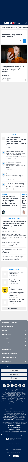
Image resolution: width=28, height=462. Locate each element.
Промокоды (14, 19)
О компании (5, 338)
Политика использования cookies (14, 427)
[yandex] (23, 385)
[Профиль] (26, 23)
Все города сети (6, 361)
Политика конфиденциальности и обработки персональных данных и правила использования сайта (14, 435)
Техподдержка (6, 349)
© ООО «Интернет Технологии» (14, 452)
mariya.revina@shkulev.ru (9, 411)
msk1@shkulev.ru (20, 403)
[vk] (8, 385)
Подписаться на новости (9, 322)
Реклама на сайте (6, 334)
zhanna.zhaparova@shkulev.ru (9, 416)
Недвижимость (5, 19)
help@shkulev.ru (17, 408)
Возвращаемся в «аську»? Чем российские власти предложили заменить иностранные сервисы (14, 68)
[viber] (19, 385)
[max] (15, 385)
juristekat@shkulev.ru (16, 407)
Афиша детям (22, 19)
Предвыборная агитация (9, 353)
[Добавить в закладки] (25, 80)
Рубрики (4, 330)
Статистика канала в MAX (9, 357)
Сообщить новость (7, 326)
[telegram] (4, 385)
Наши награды (5, 342)
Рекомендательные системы (14, 429)
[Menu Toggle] (2, 23)
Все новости (10, 32)
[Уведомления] (22, 23)
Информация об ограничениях (14, 425)
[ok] (12, 385)
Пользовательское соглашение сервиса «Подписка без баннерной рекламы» (14, 432)
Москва (4, 32)
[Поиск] (19, 23)
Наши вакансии (6, 346)
